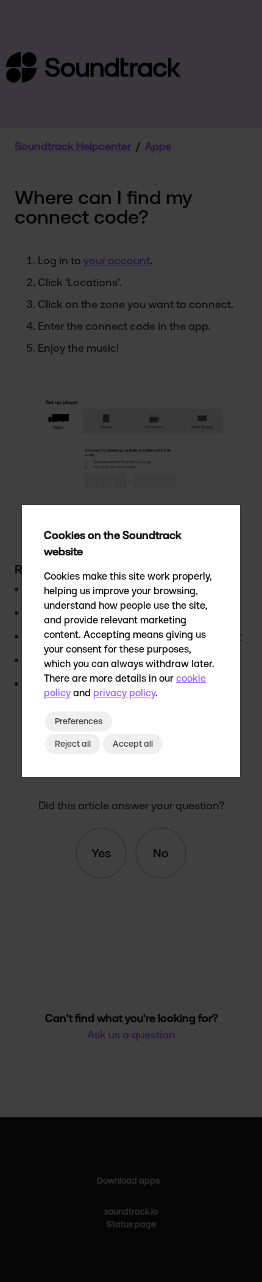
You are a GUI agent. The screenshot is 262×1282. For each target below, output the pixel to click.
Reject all (73, 744)
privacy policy (124, 693)
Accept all (133, 744)
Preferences (78, 721)
